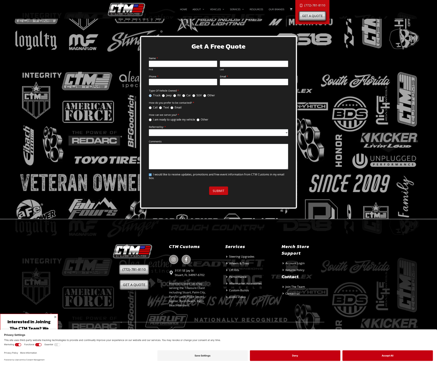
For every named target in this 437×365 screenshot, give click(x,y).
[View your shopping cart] (291, 9)
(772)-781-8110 (134, 269)
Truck (156, 95)
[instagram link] (173, 259)
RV (179, 95)
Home (183, 9)
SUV (199, 95)
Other (211, 95)
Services (235, 9)
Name (153, 58)
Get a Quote (312, 16)
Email (224, 76)
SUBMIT (218, 191)
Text (166, 107)
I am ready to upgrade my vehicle (173, 119)
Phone (153, 76)
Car (188, 95)
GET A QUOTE (134, 284)
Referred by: (157, 127)
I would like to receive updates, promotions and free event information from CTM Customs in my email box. (216, 176)
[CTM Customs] (128, 9)
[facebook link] (186, 259)
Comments (155, 141)
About (197, 9)
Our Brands (276, 9)
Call (155, 107)
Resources (256, 9)
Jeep (168, 95)
